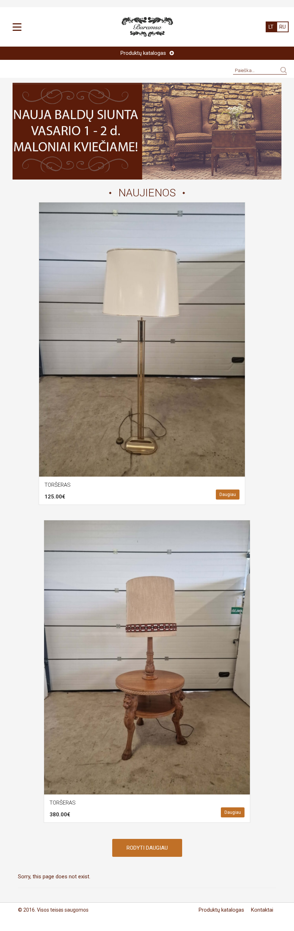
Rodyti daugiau (147, 848)
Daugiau (227, 494)
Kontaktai (262, 910)
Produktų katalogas (221, 910)
